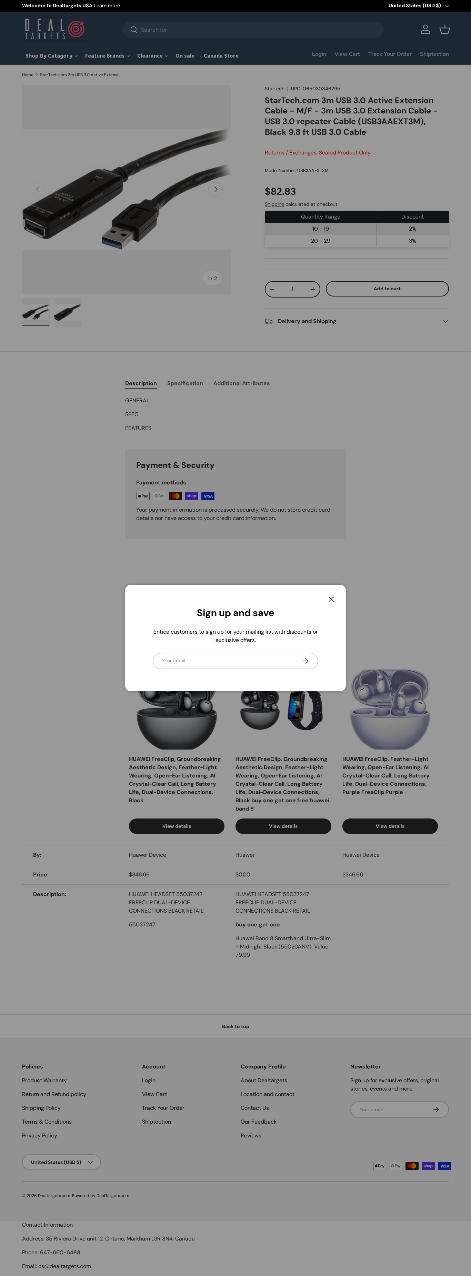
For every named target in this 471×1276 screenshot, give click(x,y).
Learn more (107, 5)
